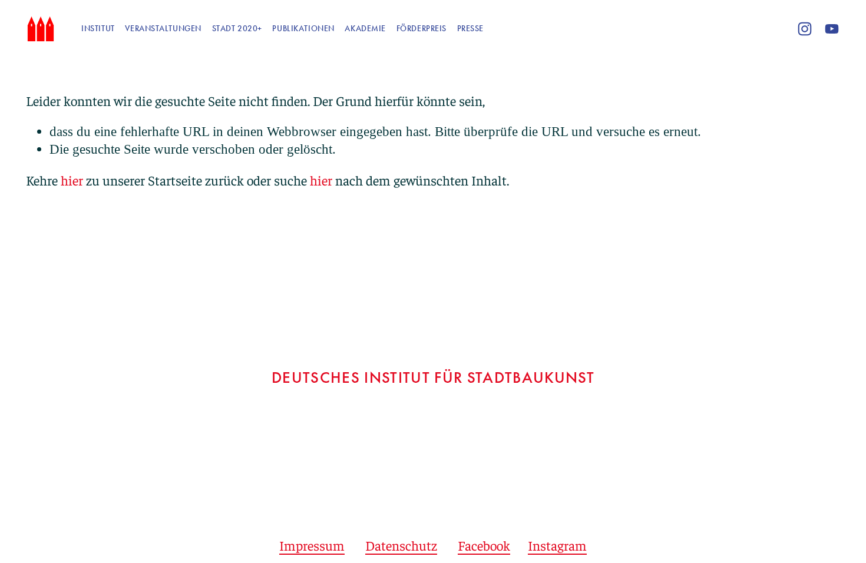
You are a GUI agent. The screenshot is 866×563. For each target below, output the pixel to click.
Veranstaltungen (163, 29)
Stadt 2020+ (237, 29)
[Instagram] (804, 29)
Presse (470, 29)
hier (72, 179)
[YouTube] (832, 29)
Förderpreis (421, 29)
